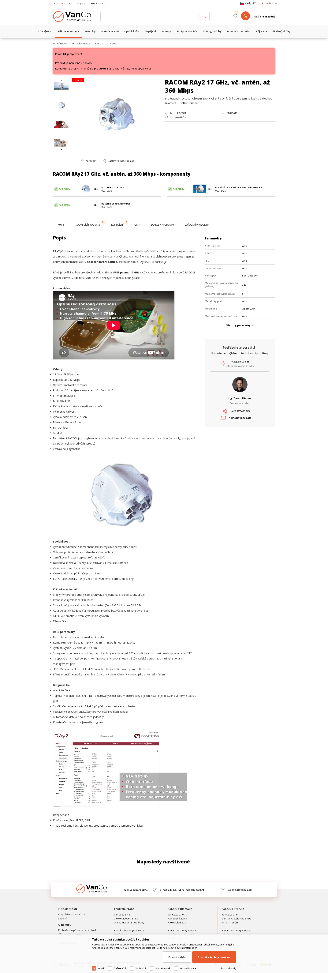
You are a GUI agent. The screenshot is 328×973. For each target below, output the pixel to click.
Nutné (101, 968)
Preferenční (120, 968)
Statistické (140, 968)
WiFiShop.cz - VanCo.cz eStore (75, 16)
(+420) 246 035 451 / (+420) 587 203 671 (182, 890)
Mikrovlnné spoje (81, 43)
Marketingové (162, 968)
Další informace (189, 103)
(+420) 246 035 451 (239, 361)
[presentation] (61, 81)
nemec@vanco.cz (141, 68)
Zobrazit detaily (227, 968)
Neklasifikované (188, 968)
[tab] (61, 225)
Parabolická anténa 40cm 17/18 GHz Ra (238, 187)
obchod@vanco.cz (240, 890)
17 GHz (112, 43)
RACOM (99, 43)
